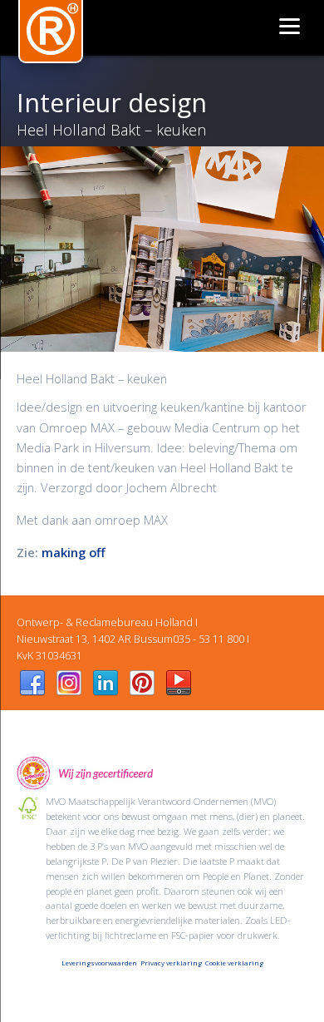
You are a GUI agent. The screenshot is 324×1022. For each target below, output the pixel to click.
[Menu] (289, 25)
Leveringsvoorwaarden (99, 962)
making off (74, 552)
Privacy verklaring (171, 962)
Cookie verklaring (234, 962)
